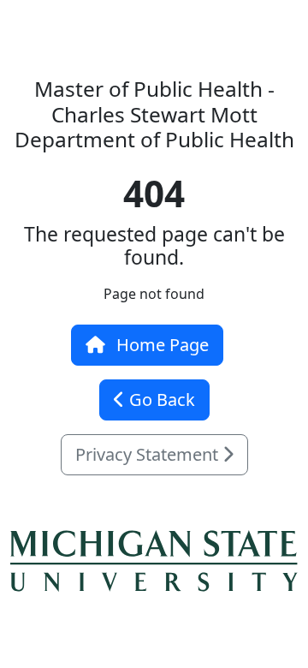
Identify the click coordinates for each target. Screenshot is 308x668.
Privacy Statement (148, 454)
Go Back (160, 399)
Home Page (160, 344)
